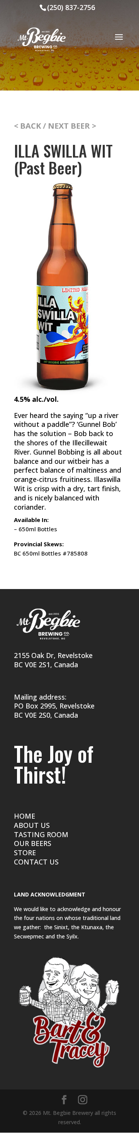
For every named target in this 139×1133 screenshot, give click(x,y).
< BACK (28, 126)
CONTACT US (36, 861)
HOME (24, 816)
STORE (25, 852)
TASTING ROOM (41, 834)
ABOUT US (32, 825)
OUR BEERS (32, 843)
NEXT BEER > (72, 126)
